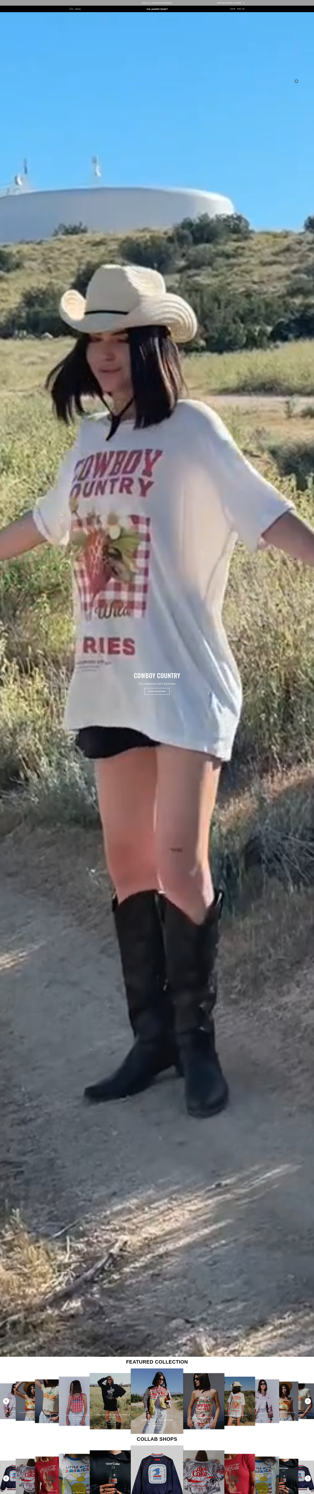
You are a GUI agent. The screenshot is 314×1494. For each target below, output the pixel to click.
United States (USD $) (229, 2)
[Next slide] (308, 1401)
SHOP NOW (14, 1414)
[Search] (244, 3)
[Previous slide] (6, 1401)
